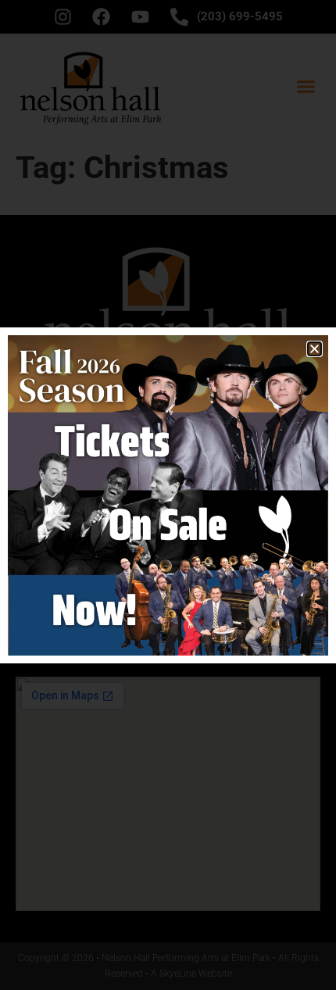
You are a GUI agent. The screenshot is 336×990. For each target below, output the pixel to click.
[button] (314, 349)
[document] (168, 495)
